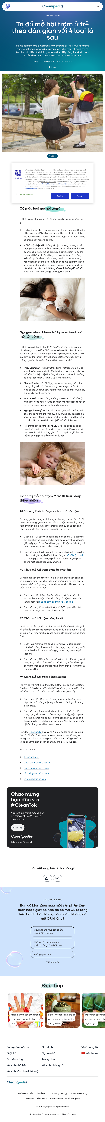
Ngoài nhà (48, 1053)
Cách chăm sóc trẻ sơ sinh (37, 762)
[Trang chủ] (52, 6)
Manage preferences (24, 194)
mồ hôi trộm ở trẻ (74, 555)
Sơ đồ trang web (72, 1098)
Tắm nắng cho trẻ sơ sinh (36, 773)
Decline (60, 196)
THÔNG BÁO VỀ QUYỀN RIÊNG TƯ (33, 1093)
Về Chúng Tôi (89, 1047)
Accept (80, 196)
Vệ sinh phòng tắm (54, 1065)
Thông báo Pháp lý (78, 1093)
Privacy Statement (66, 184)
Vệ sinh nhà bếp (17, 1065)
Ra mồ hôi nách (31, 757)
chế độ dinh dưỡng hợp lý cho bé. (56, 601)
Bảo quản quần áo (18, 1047)
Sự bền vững (15, 1059)
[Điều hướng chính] (98, 6)
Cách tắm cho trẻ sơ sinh (36, 768)
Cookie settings (31, 188)
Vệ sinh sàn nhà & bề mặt (23, 1071)
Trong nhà (48, 1059)
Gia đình (47, 1047)
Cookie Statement (48, 184)
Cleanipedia (35, 731)
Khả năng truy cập (58, 1093)
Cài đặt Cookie (56, 1098)
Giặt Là (11, 1053)
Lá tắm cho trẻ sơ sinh (35, 778)
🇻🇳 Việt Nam (89, 1053)
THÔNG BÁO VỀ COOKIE (36, 1098)
